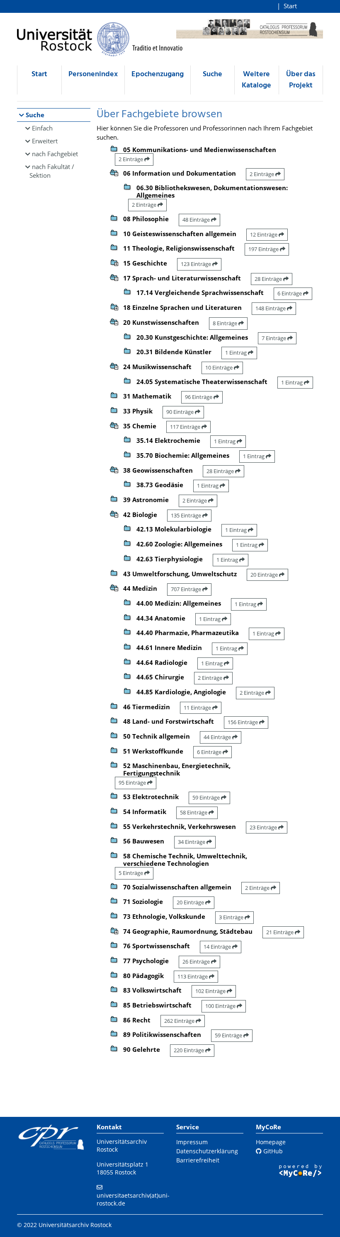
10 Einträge (219, 367)
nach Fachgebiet (55, 154)
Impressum (192, 1142)
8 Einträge (225, 323)
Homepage (271, 1142)
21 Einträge (280, 932)
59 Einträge (206, 797)
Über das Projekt (301, 80)
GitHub (272, 1151)
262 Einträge (180, 1020)
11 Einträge (198, 707)
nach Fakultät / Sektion (51, 170)
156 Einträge (243, 722)
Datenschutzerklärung (207, 1151)
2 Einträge (131, 159)
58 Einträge (194, 812)
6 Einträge (290, 293)
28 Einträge (269, 279)
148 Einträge (271, 308)
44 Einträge (218, 737)
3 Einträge (232, 917)
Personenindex (93, 74)
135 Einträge (186, 515)
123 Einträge (196, 264)
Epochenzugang (157, 74)
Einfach (42, 128)
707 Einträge (186, 589)
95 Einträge (133, 782)
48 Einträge (196, 219)
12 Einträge (264, 234)
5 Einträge (131, 873)
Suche (212, 74)
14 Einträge (218, 946)
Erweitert (45, 141)
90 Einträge (180, 412)
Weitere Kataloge (256, 80)
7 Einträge (274, 338)
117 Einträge (186, 426)
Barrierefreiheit (197, 1160)
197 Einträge (264, 249)
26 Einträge (196, 961)
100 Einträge (221, 1006)
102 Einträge (211, 991)
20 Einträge (264, 574)
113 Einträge (193, 976)
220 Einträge (189, 1050)
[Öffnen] (114, 262)
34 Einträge (192, 842)
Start (290, 6)
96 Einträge (199, 397)
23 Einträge (264, 827)
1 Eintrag (236, 352)
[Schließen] (114, 172)
